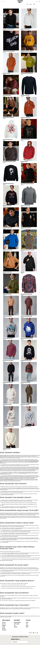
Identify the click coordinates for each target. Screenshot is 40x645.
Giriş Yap (27, 622)
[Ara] (3, 1)
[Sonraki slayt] (17, 18)
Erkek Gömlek (4, 625)
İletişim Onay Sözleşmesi (17, 622)
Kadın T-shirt (4, 623)
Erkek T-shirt (4, 622)
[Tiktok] (35, 632)
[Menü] (1, 1)
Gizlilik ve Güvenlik (16, 623)
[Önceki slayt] (4, 18)
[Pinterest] (37, 632)
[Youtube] (33, 632)
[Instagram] (31, 632)
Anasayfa (27, 625)
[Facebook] (30, 632)
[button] (31, 4)
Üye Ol (27, 623)
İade (14, 625)
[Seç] (17, 27)
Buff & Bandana (4, 629)
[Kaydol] (27, 642)
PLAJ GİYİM (3, 628)
